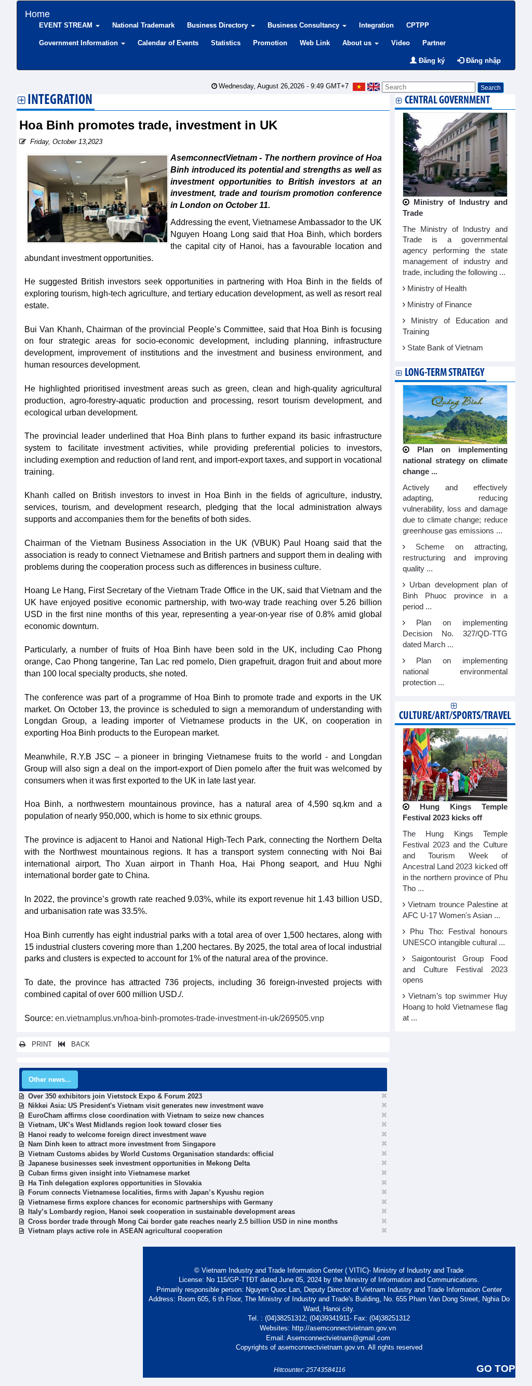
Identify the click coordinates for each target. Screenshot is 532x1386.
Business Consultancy (304, 25)
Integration (376, 25)
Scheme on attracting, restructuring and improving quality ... (455, 558)
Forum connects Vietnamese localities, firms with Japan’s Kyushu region (146, 1192)
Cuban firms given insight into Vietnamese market (109, 1173)
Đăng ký (431, 60)
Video (400, 43)
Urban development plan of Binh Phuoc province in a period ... (455, 596)
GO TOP (495, 1368)
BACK (77, 1044)
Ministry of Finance (439, 304)
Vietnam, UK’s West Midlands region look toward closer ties (124, 1125)
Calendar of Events (168, 43)
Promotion (270, 43)
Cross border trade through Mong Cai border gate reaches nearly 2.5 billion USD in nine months (183, 1221)
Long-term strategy (444, 373)
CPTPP (417, 25)
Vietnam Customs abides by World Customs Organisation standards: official (151, 1154)
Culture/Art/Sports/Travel (455, 716)
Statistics (226, 43)
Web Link (315, 43)
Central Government (447, 100)
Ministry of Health (437, 288)
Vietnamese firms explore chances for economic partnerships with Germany (150, 1202)
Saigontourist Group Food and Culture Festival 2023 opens (455, 969)
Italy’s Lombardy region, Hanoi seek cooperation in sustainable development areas (161, 1211)
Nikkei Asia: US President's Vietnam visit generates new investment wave (145, 1105)
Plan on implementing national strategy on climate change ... (455, 461)
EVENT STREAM (67, 25)
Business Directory (218, 25)
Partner (434, 43)
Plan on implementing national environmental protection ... (455, 672)
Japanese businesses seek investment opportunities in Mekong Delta (139, 1163)
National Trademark (143, 25)
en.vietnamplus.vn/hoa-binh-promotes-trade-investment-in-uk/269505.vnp (189, 1018)
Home (37, 13)
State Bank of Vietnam (445, 348)
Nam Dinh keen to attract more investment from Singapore (122, 1144)
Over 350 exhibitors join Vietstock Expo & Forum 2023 (115, 1096)
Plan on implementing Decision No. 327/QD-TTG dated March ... (455, 634)
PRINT (38, 1044)
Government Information (79, 43)
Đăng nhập (482, 60)
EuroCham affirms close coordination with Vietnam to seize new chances (146, 1115)
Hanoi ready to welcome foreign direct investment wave (117, 1135)
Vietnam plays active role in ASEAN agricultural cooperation (125, 1231)
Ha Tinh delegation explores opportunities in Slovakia (115, 1183)
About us (358, 43)
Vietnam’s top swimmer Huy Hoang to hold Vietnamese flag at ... (455, 1007)
